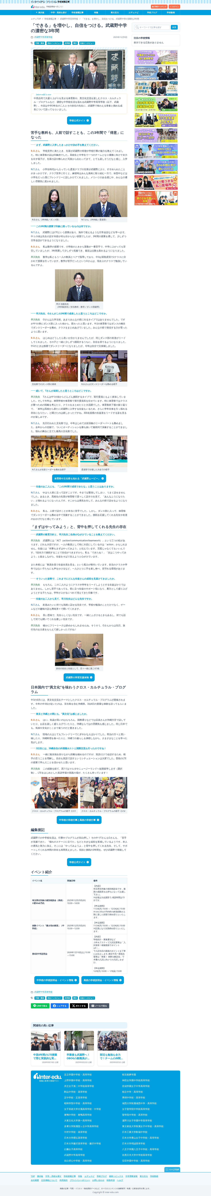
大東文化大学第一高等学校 (78, 1120)
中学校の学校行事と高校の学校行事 (77, 819)
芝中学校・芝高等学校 (75, 1097)
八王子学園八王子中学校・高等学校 (140, 1149)
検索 (174, 27)
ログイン (175, 6)
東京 (75, 43)
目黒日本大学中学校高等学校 (137, 1155)
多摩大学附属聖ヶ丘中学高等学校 (81, 1126)
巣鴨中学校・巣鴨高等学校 (78, 1114)
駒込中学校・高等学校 (75, 1091)
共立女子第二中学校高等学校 (79, 1086)
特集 (96, 12)
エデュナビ (133, 12)
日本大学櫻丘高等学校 (75, 1137)
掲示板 (41, 12)
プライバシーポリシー (80, 1180)
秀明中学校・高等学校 (133, 1097)
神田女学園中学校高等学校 (136, 1080)
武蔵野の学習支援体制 (77, 677)
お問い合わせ (98, 1180)
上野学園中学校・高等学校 (78, 1080)
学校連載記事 (77, 12)
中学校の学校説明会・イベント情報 (55, 980)
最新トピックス (116, 1176)
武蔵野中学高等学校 (43, 37)
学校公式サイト (77, 120)
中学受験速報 (131, 1176)
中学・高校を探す (59, 12)
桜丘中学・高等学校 (132, 1091)
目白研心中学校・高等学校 (78, 1160)
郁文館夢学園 (129, 1074)
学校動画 (171, 12)
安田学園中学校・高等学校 (136, 1160)
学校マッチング (160, 6)
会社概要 (35, 1180)
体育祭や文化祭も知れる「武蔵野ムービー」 (77, 478)
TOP (33, 1176)
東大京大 (115, 12)
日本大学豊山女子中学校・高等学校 (140, 1137)
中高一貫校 (39, 43)
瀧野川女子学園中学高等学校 (137, 1120)
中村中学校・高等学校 (75, 1132)
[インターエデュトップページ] (47, 1077)
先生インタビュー (54, 43)
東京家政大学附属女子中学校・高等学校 (142, 1126)
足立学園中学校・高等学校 (78, 1074)
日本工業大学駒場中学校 (134, 1132)
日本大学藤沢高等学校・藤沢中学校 (82, 1143)
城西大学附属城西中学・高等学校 (139, 1103)
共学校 (67, 43)
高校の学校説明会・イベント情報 (101, 980)
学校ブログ (152, 12)
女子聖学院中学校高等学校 (136, 1109)
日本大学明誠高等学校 (133, 1143)
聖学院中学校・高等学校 (134, 1114)
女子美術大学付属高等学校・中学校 (82, 1109)
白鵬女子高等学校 (73, 1149)
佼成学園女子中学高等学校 (136, 1086)
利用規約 (64, 1180)
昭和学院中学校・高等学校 (78, 1103)
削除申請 (111, 1180)
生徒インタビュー (87, 43)
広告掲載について (49, 1180)
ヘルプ (120, 1180)
